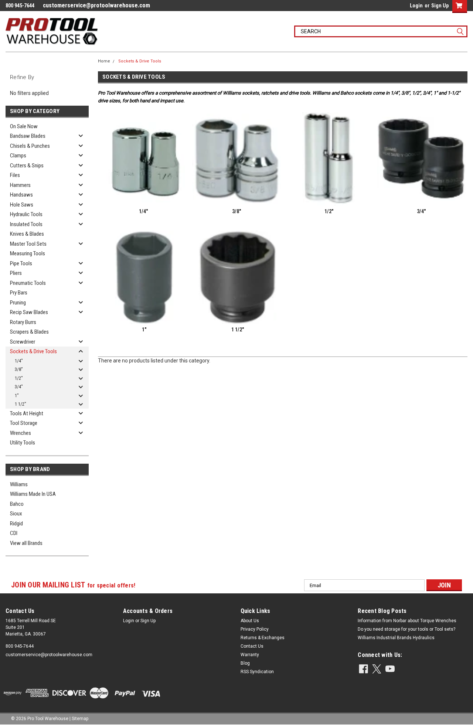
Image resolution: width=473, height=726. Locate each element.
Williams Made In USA (33, 494)
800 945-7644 (20, 646)
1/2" (19, 378)
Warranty (250, 654)
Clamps (18, 155)
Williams (19, 484)
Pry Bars (18, 292)
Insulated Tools (26, 224)
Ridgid (16, 523)
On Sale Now (24, 126)
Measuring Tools (27, 253)
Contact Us (252, 646)
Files (15, 175)
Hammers (20, 185)
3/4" (19, 386)
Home (104, 61)
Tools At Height (26, 413)
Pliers (16, 273)
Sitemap (80, 718)
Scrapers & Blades (29, 331)
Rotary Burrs (23, 322)
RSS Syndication (257, 671)
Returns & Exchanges (263, 637)
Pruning (18, 302)
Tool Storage (23, 423)
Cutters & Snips (27, 165)
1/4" (19, 361)
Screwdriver (22, 341)
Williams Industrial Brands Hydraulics (396, 637)
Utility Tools (22, 442)
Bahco (17, 504)
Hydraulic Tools (26, 214)
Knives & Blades (27, 234)
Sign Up (440, 5)
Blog (245, 663)
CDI (13, 533)
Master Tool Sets (28, 244)
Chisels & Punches (30, 146)
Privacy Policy (255, 629)
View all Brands (26, 543)
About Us (250, 620)
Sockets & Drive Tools (33, 351)
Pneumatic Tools (28, 283)
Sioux (16, 513)
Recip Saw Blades (29, 312)
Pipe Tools (21, 263)
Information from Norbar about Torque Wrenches (407, 620)
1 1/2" (20, 404)
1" (17, 395)
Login (416, 5)
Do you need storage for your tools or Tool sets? (406, 629)
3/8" (19, 369)
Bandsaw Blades (27, 136)
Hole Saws (21, 204)
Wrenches (20, 433)
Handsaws (21, 194)
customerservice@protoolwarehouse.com (96, 5)
